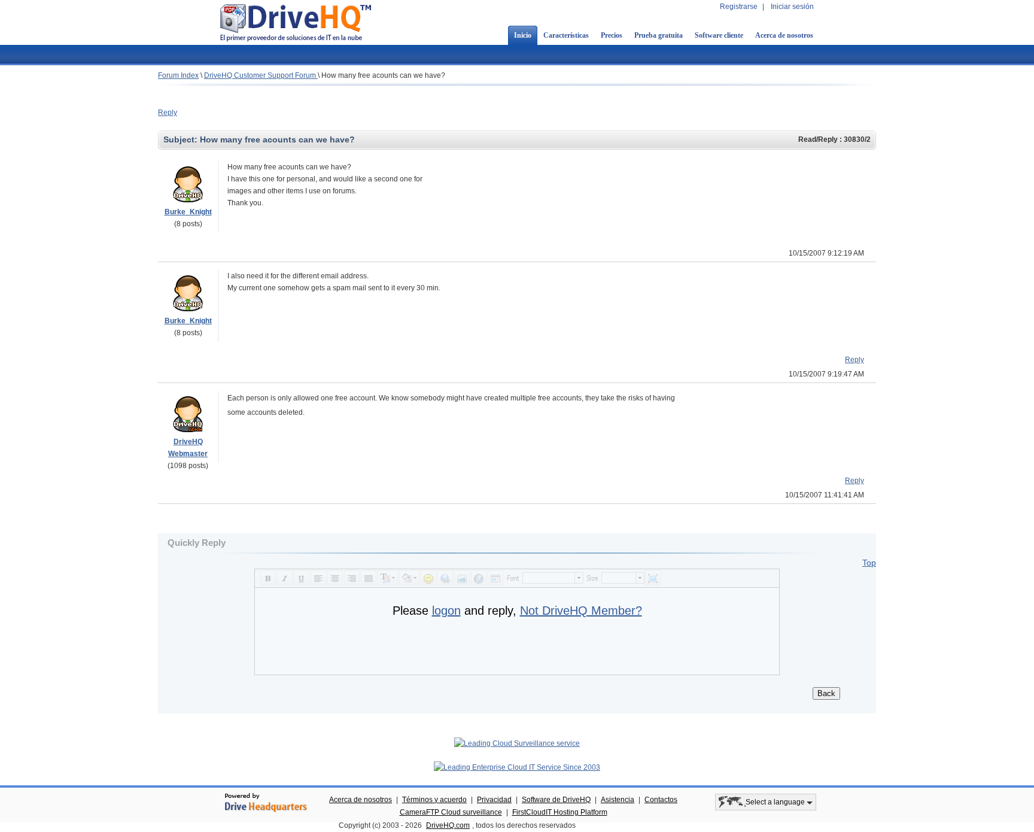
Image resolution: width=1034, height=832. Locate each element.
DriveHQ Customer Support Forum (261, 75)
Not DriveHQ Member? (581, 610)
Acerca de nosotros (784, 35)
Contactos (660, 799)
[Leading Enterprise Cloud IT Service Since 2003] (517, 767)
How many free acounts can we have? (383, 75)
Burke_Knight (188, 212)
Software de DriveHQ (556, 799)
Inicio (522, 35)
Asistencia (617, 799)
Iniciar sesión (792, 6)
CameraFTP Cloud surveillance (451, 812)
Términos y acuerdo (434, 799)
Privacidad (494, 799)
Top (869, 562)
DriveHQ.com (448, 825)
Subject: (181, 139)
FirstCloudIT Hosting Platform (559, 812)
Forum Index (178, 75)
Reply (167, 112)
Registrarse (739, 6)
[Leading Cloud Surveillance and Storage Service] (517, 743)
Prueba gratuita (658, 35)
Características (566, 35)
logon (446, 610)
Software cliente (719, 35)
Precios (611, 35)
